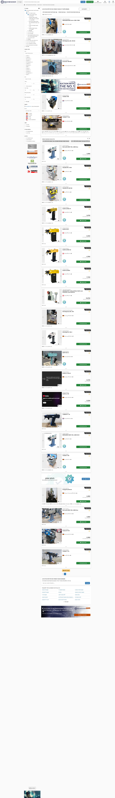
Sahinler (28, 69)
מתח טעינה (77, 594)
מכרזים (28, 132)
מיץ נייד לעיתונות (45, 599)
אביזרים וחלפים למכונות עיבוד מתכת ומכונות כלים (33, 35)
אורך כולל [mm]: (28, 97)
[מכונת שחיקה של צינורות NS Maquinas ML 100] (52, 317)
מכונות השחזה (31, 13)
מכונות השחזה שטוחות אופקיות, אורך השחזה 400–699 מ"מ (34, 18)
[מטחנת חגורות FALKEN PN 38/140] (52, 193)
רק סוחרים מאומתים (30, 141)
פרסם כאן (32, 788)
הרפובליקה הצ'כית (32, 119)
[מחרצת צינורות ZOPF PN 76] (52, 358)
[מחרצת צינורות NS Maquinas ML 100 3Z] (52, 46)
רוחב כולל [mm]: (28, 92)
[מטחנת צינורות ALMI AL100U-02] (52, 255)
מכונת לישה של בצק (63, 599)
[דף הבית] (24, 4)
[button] (113, 2)
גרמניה (30, 113)
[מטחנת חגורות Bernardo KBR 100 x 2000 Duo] (52, 515)
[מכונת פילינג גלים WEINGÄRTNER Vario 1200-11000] (52, 26)
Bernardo (28, 58)
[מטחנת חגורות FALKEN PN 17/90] (52, 173)
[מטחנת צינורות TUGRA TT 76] (52, 556)
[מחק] (56, 12)
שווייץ (29, 118)
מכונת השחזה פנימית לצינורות (33, 15)
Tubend (28, 63)
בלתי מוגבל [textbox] (28, 110)
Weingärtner (29, 72)
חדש (27, 124)
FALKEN (28, 60)
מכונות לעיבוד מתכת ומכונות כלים (32, 11)
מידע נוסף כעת (86, 479)
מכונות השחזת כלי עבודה (33, 26)
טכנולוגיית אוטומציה (31, 43)
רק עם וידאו (29, 139)
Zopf (27, 74)
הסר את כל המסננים (47, 14)
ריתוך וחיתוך (31, 37)
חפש (83, 2)
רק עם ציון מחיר (29, 86)
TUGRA (28, 57)
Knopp (28, 68)
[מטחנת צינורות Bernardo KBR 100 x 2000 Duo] (52, 152)
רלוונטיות (84, 9)
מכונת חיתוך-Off (62, 594)
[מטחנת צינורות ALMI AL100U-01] (52, 214)
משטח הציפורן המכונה (79, 592)
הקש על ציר (44, 594)
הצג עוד (66, 601)
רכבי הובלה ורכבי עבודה (32, 40)
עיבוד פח (30, 31)
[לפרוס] (66, 36)
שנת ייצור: (26, 88)
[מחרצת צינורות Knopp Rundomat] (52, 495)
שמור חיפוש (66, 570)
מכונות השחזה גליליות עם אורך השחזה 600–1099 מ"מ (34, 23)
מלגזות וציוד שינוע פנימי (31, 45)
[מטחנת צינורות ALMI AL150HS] (52, 276)
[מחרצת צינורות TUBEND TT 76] (52, 420)
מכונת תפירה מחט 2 (79, 589)
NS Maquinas (29, 62)
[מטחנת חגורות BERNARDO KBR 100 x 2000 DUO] (52, 440)
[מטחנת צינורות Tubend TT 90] (52, 536)
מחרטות (30, 33)
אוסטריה (30, 115)
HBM (27, 66)
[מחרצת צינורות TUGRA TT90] (52, 102)
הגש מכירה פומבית (83, 87)
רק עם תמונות (29, 138)
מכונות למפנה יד (62, 589)
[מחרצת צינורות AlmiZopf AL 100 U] (52, 337)
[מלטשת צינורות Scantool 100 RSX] (52, 67)
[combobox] (32, 111)
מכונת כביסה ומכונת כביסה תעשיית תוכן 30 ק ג (68, 597)
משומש (28, 126)
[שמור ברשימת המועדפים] (89, 21)
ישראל (28, 106)
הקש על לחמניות (45, 592)
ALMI (27, 55)
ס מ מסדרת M (78, 597)
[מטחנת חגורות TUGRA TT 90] (52, 461)
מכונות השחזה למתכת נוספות (33, 29)
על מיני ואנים (77, 599)
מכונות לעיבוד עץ (30, 41)
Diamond (28, 65)
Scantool (28, 71)
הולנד (29, 116)
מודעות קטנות (29, 131)
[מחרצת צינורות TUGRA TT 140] (52, 122)
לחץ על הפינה (45, 597)
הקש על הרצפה (45, 589)
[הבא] (60, 26)
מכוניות (60, 592)
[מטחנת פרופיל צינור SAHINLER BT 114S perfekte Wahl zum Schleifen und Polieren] (52, 296)
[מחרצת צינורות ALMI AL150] (52, 234)
